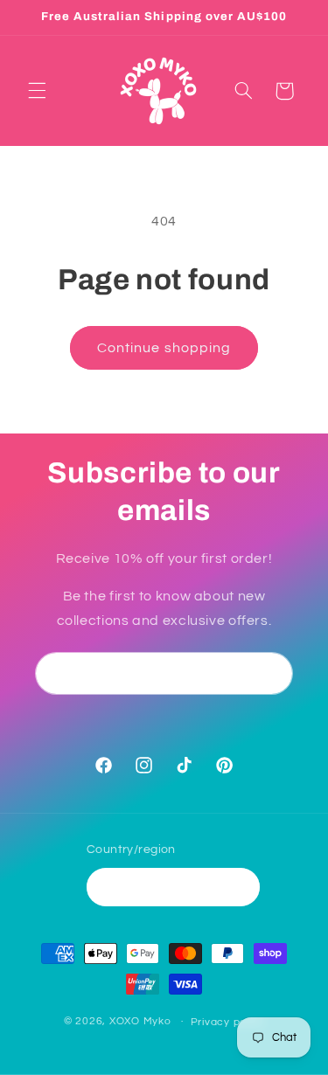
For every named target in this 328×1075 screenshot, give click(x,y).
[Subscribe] (272, 673)
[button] (37, 91)
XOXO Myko (140, 1021)
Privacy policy (227, 1022)
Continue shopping (164, 348)
